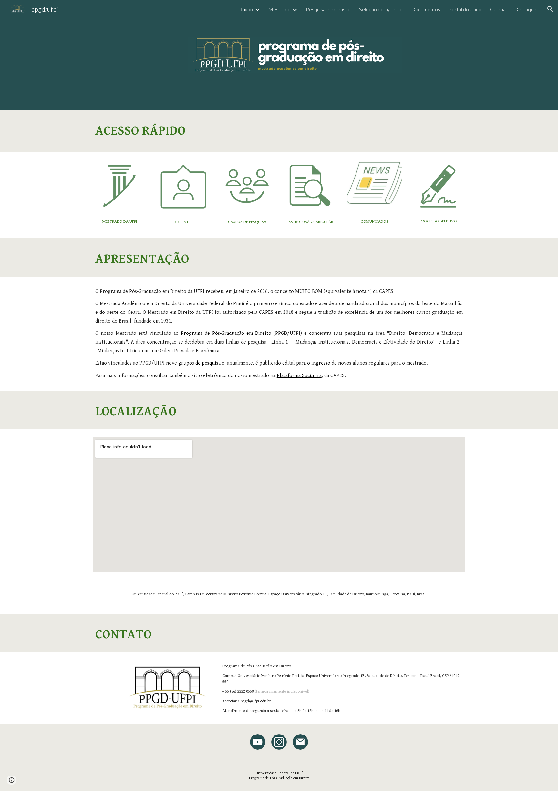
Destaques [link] (526, 9)
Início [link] (247, 9)
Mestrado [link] (279, 9)
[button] (550, 9)
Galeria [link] (498, 9)
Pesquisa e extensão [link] (328, 9)
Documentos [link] (425, 9)
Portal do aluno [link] (465, 9)
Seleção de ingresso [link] (381, 9)
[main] (279, 131)
